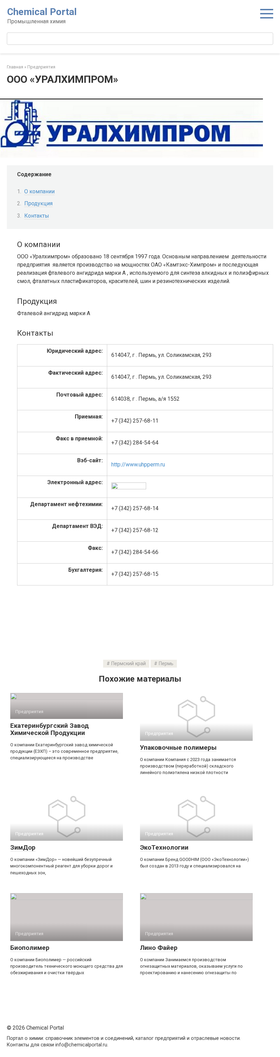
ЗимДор (23, 847)
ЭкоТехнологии (164, 847)
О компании (39, 191)
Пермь (166, 664)
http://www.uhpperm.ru (138, 464)
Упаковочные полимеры (178, 747)
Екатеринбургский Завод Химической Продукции (49, 729)
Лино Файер (159, 948)
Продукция (38, 203)
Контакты (36, 215)
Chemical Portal (42, 11)
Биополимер (30, 948)
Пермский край (128, 664)
